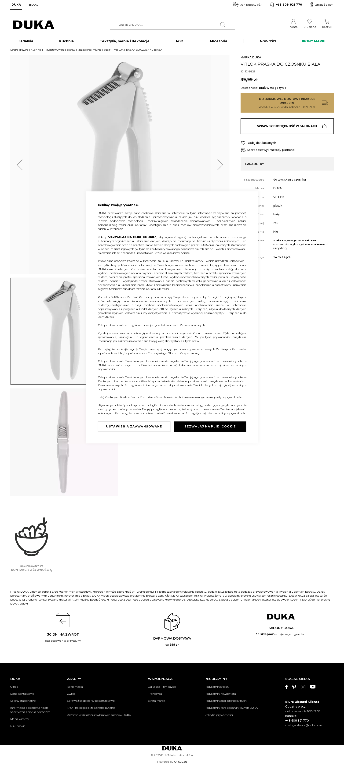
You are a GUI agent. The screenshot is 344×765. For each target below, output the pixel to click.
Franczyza (155, 693)
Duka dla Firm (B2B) (162, 686)
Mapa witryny (19, 719)
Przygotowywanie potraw (59, 49)
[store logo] (33, 25)
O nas (14, 686)
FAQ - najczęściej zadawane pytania (91, 707)
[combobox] (172, 24)
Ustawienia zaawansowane (134, 426)
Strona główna (19, 49)
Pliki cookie (17, 726)
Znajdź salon (324, 4)
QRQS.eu (180, 761)
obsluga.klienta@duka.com (303, 725)
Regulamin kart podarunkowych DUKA (231, 707)
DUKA (16, 4)
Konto (293, 26)
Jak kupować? (251, 4)
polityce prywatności (216, 337)
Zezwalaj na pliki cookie (210, 426)
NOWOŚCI (268, 41)
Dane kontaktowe (22, 693)
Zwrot (71, 693)
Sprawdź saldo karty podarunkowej (91, 700)
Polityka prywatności (219, 715)
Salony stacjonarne (23, 700)
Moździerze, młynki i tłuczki (94, 49)
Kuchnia (36, 49)
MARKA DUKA (251, 57)
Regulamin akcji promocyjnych (226, 700)
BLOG (33, 4)
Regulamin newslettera (220, 693)
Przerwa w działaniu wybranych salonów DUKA (99, 715)
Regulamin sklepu (217, 686)
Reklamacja (75, 686)
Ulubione (310, 26)
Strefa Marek (156, 700)
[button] (19, 164)
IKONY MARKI (313, 41)
